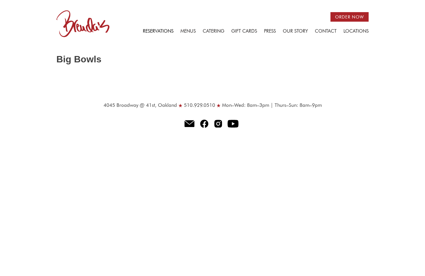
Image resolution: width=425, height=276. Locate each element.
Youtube (233, 123)
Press (270, 31)
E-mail (189, 123)
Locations (356, 31)
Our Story (295, 31)
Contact (326, 31)
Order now (349, 17)
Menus (188, 31)
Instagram (218, 123)
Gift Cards (244, 31)
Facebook (204, 123)
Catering (213, 31)
